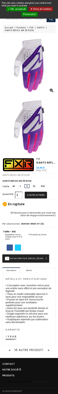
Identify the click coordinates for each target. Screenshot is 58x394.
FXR (38, 158)
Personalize (29, 14)
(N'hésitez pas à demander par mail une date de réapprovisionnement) (33, 214)
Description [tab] (11, 270)
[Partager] (10, 247)
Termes (46, 381)
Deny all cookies (41, 9)
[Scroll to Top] (52, 383)
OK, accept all (18, 9)
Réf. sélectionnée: (11, 224)
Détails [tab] (29, 270)
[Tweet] (18, 247)
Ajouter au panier (36, 195)
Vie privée (37, 381)
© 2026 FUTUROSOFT (12, 391)
